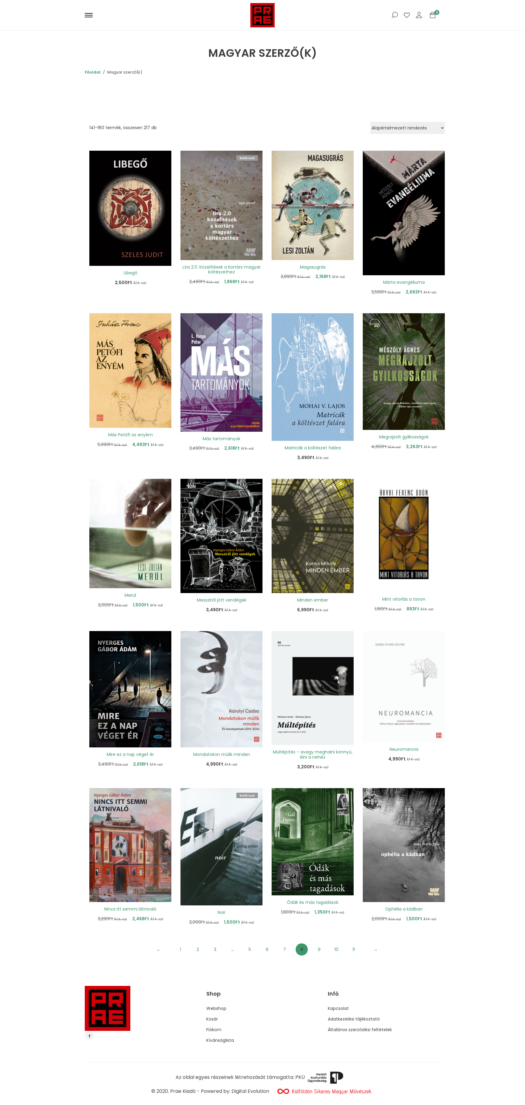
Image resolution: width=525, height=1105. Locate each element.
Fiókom (213, 1030)
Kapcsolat (338, 1008)
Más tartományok (221, 439)
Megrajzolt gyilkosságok (404, 437)
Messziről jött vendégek (221, 600)
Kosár (212, 1019)
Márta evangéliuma (404, 282)
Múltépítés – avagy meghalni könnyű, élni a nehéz (312, 754)
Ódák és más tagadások (312, 902)
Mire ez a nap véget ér (130, 754)
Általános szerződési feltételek (360, 1030)
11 (353, 949)
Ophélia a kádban (404, 909)
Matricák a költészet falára (313, 448)
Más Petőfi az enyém (130, 435)
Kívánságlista (220, 1040)
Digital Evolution (250, 1091)
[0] (433, 15)
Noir (221, 912)
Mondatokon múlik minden (221, 754)
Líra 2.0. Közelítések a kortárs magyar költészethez (222, 269)
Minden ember (312, 600)
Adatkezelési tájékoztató (354, 1019)
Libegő (130, 273)
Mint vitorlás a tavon (403, 599)
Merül (130, 595)
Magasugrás (313, 267)
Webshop (216, 1008)
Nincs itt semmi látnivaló (130, 909)
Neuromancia (403, 749)
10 (336, 949)
